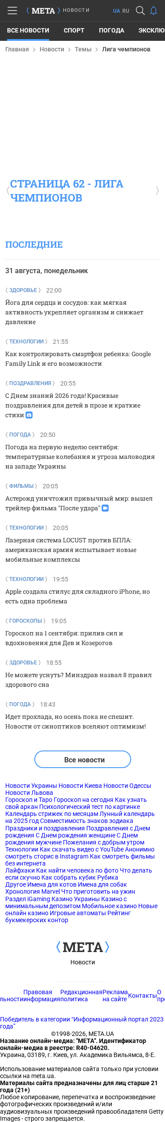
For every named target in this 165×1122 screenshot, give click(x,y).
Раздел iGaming (27, 898)
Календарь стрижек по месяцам (51, 813)
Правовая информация (41, 996)
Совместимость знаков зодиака (86, 820)
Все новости (28, 30)
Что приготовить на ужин (98, 891)
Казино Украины (75, 898)
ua (116, 11)
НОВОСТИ (76, 10)
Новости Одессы (127, 785)
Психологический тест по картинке (89, 806)
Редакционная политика (81, 996)
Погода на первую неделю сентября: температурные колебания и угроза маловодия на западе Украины (80, 456)
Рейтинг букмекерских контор (68, 916)
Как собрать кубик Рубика (79, 877)
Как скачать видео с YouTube (82, 849)
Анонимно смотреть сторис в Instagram (79, 853)
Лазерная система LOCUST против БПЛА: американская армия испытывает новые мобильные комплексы (70, 549)
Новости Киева (80, 785)
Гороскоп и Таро (28, 799)
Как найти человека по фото (77, 870)
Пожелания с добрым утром (103, 842)
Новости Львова (29, 792)
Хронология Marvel (32, 891)
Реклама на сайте (115, 996)
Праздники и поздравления (45, 828)
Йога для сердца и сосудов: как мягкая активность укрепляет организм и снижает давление (74, 312)
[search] (140, 10)
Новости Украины (31, 785)
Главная (17, 49)
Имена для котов (52, 884)
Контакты (142, 995)
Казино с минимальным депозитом (66, 902)
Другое (15, 884)
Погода (111, 30)
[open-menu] (12, 10)
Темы (83, 49)
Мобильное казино (109, 905)
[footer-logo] (82, 947)
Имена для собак (102, 884)
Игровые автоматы (78, 912)
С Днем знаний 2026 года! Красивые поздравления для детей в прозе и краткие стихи (72, 405)
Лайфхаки (20, 870)
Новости (52, 49)
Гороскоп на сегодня (84, 799)
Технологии (21, 849)
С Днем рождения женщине (75, 835)
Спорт (74, 30)
